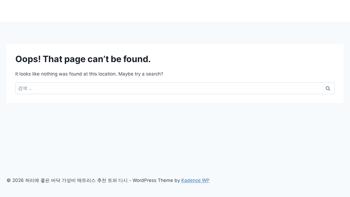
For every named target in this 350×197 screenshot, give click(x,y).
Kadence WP (195, 180)
